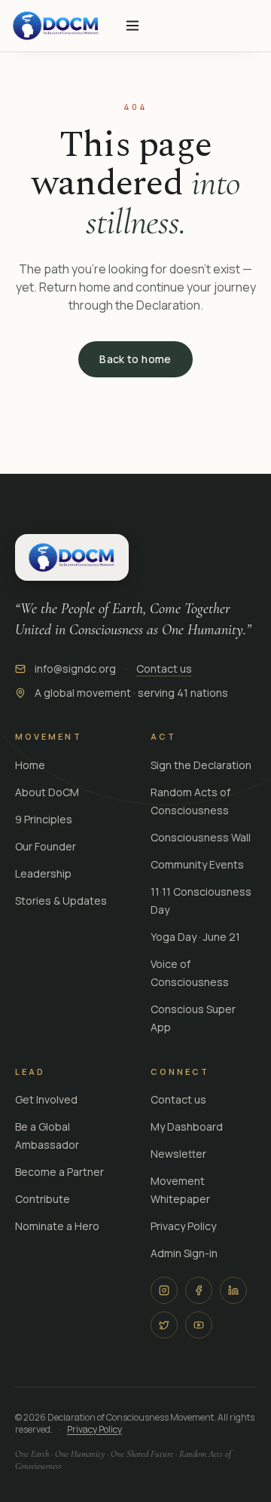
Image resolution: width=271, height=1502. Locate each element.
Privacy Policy (183, 1226)
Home (30, 765)
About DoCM (47, 792)
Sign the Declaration (201, 765)
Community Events (197, 864)
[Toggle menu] (132, 25)
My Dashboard (187, 1126)
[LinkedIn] (233, 1290)
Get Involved (46, 1099)
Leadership (43, 873)
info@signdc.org (75, 668)
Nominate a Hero (57, 1226)
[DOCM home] (56, 26)
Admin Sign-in (184, 1253)
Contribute (42, 1199)
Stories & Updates (61, 900)
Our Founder (45, 846)
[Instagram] (164, 1290)
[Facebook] (198, 1290)
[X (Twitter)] (164, 1325)
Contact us (164, 668)
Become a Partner (59, 1172)
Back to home (135, 359)
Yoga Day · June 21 (195, 937)
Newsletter (178, 1153)
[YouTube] (198, 1325)
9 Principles (43, 819)
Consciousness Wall (201, 837)
